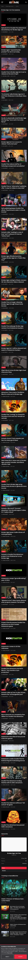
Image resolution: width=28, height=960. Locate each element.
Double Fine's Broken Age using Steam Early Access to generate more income (14, 486)
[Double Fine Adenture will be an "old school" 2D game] (14, 795)
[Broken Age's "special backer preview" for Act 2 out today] (14, 42)
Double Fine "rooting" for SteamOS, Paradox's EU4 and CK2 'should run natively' (13, 416)
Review (4, 870)
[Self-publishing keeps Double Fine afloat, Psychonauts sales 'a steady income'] (14, 200)
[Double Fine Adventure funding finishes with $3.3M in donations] (14, 773)
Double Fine (14, 855)
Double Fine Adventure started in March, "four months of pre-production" (12, 670)
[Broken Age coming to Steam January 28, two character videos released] (14, 272)
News (3, 25)
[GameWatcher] (14, 2)
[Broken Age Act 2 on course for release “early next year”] (14, 134)
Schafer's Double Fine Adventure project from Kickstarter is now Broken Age (12, 556)
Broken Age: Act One (14, 853)
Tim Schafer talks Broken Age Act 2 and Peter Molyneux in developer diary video (13, 96)
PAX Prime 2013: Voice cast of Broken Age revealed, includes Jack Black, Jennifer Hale (13, 462)
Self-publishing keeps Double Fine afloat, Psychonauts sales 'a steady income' (13, 210)
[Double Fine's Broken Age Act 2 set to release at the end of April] (14, 64)
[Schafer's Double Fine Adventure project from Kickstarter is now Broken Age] (14, 546)
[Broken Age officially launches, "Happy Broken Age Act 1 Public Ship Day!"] (14, 248)
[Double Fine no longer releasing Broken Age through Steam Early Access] (14, 294)
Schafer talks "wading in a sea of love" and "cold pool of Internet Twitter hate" (12, 234)
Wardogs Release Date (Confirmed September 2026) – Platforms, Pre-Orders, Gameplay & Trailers (18, 933)
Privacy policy (10, 952)
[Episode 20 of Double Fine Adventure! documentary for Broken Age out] (14, 20)
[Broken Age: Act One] (14, 844)
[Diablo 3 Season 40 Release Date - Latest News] (5, 926)
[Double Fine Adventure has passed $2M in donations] (14, 817)
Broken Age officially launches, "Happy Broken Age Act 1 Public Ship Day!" (13, 258)
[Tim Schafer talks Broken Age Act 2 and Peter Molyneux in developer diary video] (14, 86)
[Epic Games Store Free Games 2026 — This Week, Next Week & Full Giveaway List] (5, 908)
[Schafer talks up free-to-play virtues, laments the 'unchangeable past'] (14, 684)
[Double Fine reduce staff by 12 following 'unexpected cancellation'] (14, 156)
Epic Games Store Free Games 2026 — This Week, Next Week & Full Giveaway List (17, 908)
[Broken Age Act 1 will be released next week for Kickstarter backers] (14, 340)
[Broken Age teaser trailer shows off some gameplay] (14, 524)
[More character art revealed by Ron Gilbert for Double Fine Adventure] (14, 706)
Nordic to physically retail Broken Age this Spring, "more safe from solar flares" (13, 120)
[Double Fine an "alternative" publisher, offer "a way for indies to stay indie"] (14, 178)
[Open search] (26, 2)
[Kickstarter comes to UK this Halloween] (14, 638)
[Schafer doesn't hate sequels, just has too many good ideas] (14, 430)
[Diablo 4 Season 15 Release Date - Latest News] (14, 888)
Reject (7, 956)
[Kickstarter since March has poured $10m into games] (14, 728)
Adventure (24, 863)
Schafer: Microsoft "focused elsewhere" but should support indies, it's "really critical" (13, 510)
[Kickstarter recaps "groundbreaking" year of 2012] (14, 570)
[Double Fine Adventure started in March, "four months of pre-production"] (14, 660)
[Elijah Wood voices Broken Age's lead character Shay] (14, 362)
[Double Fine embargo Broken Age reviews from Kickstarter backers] (14, 318)
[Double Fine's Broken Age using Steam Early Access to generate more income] (14, 476)
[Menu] (2, 2)
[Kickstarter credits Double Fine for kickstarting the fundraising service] (14, 750)
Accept (20, 956)
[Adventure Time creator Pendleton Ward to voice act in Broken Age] (14, 384)
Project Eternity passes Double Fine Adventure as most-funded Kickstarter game (13, 624)
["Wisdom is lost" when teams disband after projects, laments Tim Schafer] (14, 592)
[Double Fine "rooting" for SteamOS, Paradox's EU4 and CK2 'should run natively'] (14, 406)
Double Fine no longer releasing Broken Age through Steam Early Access (12, 304)
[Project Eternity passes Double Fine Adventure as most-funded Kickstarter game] (14, 614)
